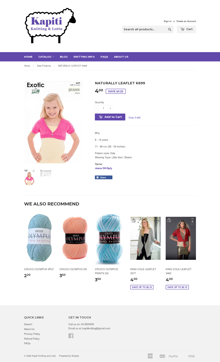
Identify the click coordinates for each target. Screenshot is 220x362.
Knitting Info (84, 56)
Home (28, 56)
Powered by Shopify (69, 355)
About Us (121, 56)
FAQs (104, 56)
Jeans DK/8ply (103, 168)
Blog (64, 56)
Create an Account (186, 21)
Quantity (99, 102)
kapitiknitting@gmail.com (96, 328)
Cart (188, 29)
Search (28, 324)
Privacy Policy (32, 334)
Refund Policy (32, 338)
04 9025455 (87, 324)
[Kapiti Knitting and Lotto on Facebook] (71, 336)
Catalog (45, 56)
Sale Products (44, 65)
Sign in (168, 21)
